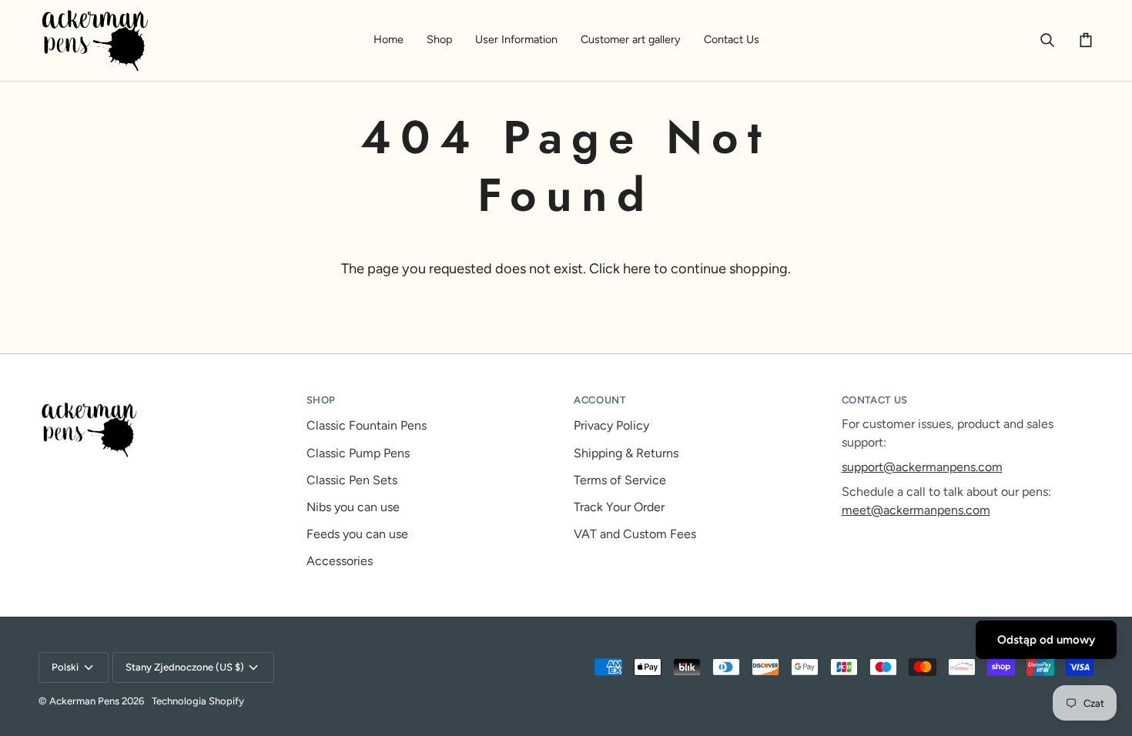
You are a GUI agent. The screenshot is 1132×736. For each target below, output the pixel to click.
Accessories (339, 561)
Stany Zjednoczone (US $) (185, 667)
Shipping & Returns (626, 453)
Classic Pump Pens (358, 453)
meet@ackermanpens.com (916, 510)
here (637, 268)
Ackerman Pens (84, 701)
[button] (439, 40)
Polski (65, 667)
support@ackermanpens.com (922, 467)
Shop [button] (321, 400)
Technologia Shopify (198, 701)
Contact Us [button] (875, 400)
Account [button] (600, 400)
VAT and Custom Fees (635, 534)
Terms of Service (620, 480)
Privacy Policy (611, 425)
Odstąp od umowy (1046, 640)
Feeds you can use (357, 534)
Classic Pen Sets (351, 480)
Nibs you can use (353, 507)
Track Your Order (619, 507)
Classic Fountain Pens (366, 425)
